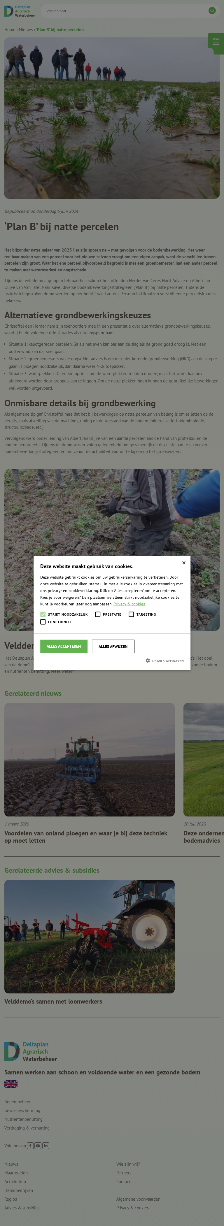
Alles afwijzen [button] (113, 646)
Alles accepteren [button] (64, 646)
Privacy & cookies (129, 604)
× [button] (184, 563)
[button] (112, 660)
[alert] (112, 613)
